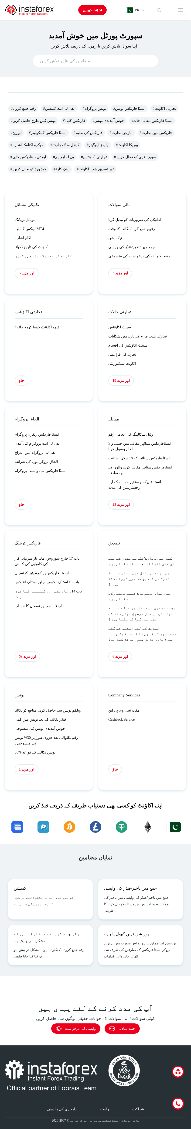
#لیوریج (16, 133)
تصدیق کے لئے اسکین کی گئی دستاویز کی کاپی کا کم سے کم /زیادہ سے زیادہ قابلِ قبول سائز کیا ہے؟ (142, 633)
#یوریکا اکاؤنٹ (127, 145)
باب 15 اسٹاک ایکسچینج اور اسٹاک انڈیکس (47, 582)
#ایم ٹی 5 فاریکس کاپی (28, 157)
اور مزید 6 (120, 656)
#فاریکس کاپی (74, 121)
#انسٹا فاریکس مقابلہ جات (152, 121)
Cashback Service (121, 719)
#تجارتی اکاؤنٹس (94, 157)
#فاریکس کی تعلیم (88, 133)
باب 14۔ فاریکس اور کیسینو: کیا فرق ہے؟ (48, 594)
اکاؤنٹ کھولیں (92, 10)
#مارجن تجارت (121, 133)
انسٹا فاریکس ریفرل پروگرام (37, 434)
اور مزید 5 (26, 273)
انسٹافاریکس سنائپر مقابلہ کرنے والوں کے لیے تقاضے (140, 470)
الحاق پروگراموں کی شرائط (36, 462)
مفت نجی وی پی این (124, 710)
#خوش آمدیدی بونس (108, 121)
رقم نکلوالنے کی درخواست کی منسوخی (139, 256)
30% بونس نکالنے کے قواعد (35, 752)
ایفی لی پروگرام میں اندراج (35, 452)
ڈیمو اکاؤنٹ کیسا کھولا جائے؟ (37, 327)
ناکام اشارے (23, 238)
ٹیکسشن (115, 238)
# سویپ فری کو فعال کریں (135, 157)
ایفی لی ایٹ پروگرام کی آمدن (38, 443)
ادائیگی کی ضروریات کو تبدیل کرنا (134, 220)
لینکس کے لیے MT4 (29, 229)
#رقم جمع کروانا (23, 108)
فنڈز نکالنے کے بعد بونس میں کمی (40, 719)
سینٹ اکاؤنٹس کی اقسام (127, 345)
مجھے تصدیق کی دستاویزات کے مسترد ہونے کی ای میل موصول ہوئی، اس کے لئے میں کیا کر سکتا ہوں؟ (142, 613)
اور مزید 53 (27, 656)
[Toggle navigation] (180, 10)
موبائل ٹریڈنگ (25, 220)
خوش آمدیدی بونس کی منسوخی (40, 728)
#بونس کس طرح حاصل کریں (33, 121)
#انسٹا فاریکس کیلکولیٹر (47, 133)
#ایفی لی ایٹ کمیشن (59, 108)
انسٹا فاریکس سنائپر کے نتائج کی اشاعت (139, 458)
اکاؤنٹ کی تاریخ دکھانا (31, 247)
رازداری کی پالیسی (62, 1109)
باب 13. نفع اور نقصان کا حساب (39, 606)
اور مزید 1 (26, 769)
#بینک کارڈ (61, 169)
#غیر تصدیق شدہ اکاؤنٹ (95, 169)
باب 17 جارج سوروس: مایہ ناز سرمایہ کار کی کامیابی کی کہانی (47, 561)
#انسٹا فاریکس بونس (129, 108)
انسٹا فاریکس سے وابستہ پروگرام (40, 471)
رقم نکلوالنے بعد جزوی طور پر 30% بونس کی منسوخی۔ (46, 740)
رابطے (104, 1109)
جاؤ (21, 380)
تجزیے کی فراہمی (122, 354)
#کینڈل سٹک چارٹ (65, 145)
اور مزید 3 (120, 273)
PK (137, 10)
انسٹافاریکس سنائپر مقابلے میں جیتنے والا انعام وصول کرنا (139, 446)
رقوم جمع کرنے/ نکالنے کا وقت (131, 229)
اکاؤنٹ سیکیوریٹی (122, 363)
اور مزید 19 (121, 380)
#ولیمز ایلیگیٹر (98, 145)
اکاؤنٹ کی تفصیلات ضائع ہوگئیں (44, 256)
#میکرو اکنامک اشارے (26, 145)
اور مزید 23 (121, 504)
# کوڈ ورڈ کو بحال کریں (28, 169)
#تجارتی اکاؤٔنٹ (164, 108)
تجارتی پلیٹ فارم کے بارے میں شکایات (137, 336)
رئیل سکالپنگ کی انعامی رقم (130, 434)
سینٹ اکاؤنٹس (119, 327)
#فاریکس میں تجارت (156, 133)
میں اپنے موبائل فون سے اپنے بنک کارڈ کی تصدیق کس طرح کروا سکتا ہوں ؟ (140, 578)
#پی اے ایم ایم (63, 157)
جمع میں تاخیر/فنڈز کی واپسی (131, 247)
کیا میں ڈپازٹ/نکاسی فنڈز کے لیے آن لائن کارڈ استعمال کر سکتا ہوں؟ (141, 561)
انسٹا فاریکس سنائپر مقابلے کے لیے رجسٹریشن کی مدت (134, 484)
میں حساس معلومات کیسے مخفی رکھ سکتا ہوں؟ (139, 596)
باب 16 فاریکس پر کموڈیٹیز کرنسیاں (42, 573)
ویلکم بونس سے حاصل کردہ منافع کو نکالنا (48, 710)
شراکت (138, 1109)
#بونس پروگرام (94, 108)
